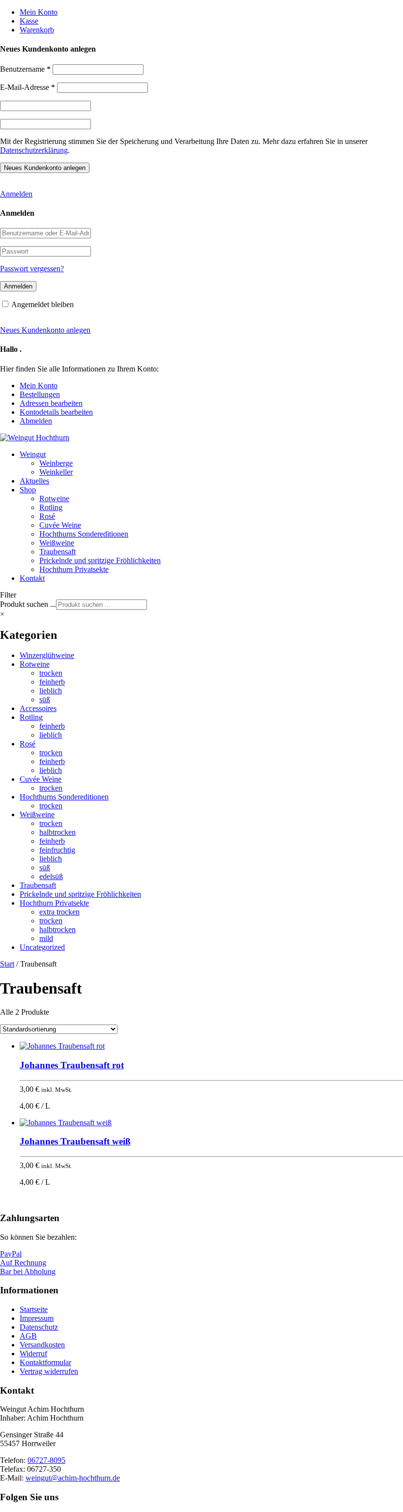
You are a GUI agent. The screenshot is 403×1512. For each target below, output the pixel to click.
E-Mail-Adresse (27, 87)
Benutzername (25, 69)
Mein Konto (39, 12)
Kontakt (32, 578)
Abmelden (36, 421)
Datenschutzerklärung (34, 150)
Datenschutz (39, 1327)
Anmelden (16, 194)
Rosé (47, 516)
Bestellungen (40, 394)
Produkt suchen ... (28, 604)
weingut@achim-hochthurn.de (73, 1478)
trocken (50, 673)
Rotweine (54, 498)
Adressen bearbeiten (51, 403)
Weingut (33, 454)
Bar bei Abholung (28, 1271)
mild (46, 938)
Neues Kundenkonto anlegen (45, 330)
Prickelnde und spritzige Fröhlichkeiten (100, 560)
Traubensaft (57, 551)
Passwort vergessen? (32, 268)
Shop (28, 489)
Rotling (50, 507)
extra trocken (59, 912)
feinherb (52, 682)
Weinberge (56, 463)
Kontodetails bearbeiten (56, 412)
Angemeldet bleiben (42, 304)
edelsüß (51, 876)
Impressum (37, 1318)
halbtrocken (57, 832)
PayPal (11, 1254)
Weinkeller (56, 472)
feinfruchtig (57, 850)
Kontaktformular (45, 1362)
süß (44, 699)
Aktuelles (34, 481)
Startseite (34, 1309)
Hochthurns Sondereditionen (83, 534)
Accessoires (38, 708)
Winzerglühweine (47, 655)
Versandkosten (42, 1345)
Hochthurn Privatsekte (74, 569)
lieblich (50, 690)
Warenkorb (37, 30)
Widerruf (33, 1353)
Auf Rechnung (23, 1262)
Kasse (29, 21)
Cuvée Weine (60, 525)
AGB (28, 1336)
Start (7, 964)
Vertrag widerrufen (49, 1371)
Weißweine (56, 543)
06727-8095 (46, 1460)
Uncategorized (42, 947)
